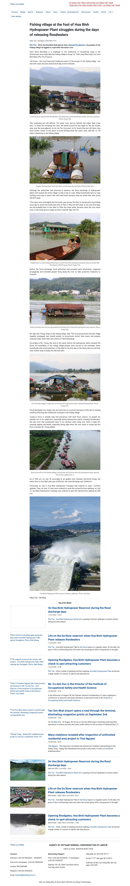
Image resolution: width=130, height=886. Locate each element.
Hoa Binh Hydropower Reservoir (68, 619)
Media (22, 12)
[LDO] (27, 617)
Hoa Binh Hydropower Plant (101, 671)
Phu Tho (33, 45)
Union (55, 12)
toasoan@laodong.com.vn (25, 875)
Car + (111, 12)
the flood (83, 647)
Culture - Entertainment (69, 12)
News (48, 12)
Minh (55, 722)
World (103, 12)
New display (16, 16)
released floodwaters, (77, 45)
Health (95, 12)
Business (39, 12)
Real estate (85, 12)
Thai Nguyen (53, 746)
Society (15, 12)
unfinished (109, 749)
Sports (30, 12)
